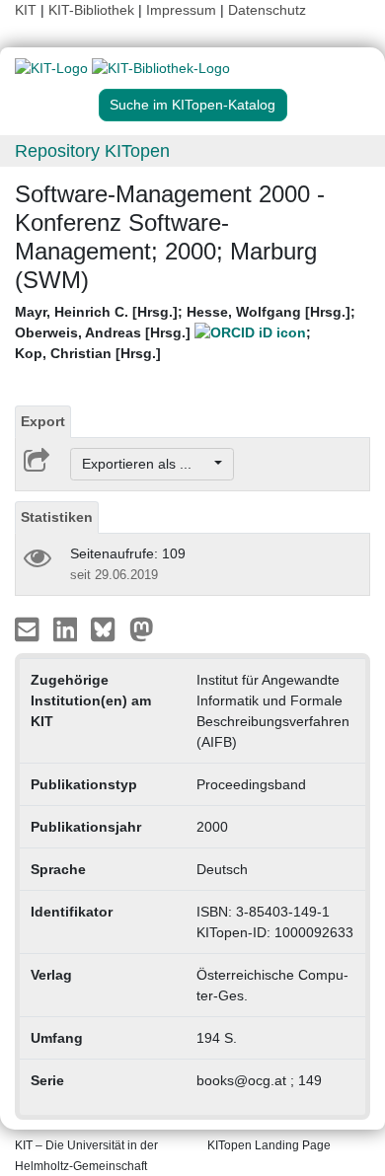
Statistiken (57, 517)
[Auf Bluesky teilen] (108, 628)
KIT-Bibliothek (93, 10)
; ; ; (185, 332)
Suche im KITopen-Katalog (192, 104)
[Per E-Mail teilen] (29, 628)
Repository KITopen (92, 151)
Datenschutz (267, 10)
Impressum (181, 10)
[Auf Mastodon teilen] (141, 628)
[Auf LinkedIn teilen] (67, 628)
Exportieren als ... (146, 464)
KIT (26, 10)
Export (43, 421)
